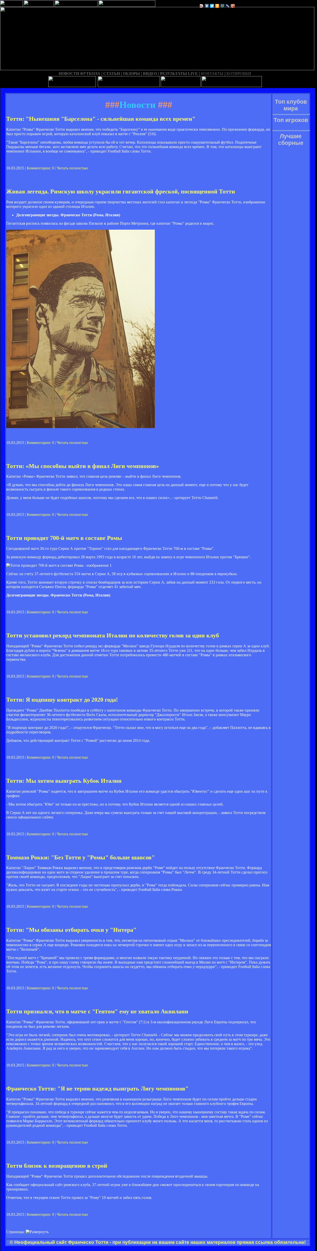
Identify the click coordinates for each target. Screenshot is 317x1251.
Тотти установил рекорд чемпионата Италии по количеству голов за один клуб (112, 635)
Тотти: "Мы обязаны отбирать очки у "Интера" (71, 930)
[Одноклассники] (217, 6)
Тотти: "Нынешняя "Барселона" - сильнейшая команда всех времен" (100, 119)
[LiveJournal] (227, 6)
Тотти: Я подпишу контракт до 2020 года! (62, 699)
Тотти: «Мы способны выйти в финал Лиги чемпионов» (82, 466)
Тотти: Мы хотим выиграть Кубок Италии (64, 781)
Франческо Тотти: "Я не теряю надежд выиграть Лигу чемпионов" (97, 1088)
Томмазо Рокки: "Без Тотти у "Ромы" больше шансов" (80, 857)
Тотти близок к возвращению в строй (56, 1165)
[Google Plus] (233, 6)
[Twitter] (212, 6)
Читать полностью (72, 168)
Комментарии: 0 (40, 168)
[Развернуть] (37, 1232)
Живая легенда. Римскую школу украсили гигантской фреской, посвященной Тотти (120, 191)
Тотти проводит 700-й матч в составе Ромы (64, 538)
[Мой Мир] (222, 6)
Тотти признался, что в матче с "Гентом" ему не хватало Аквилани (97, 1011)
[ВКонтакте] (207, 6)
